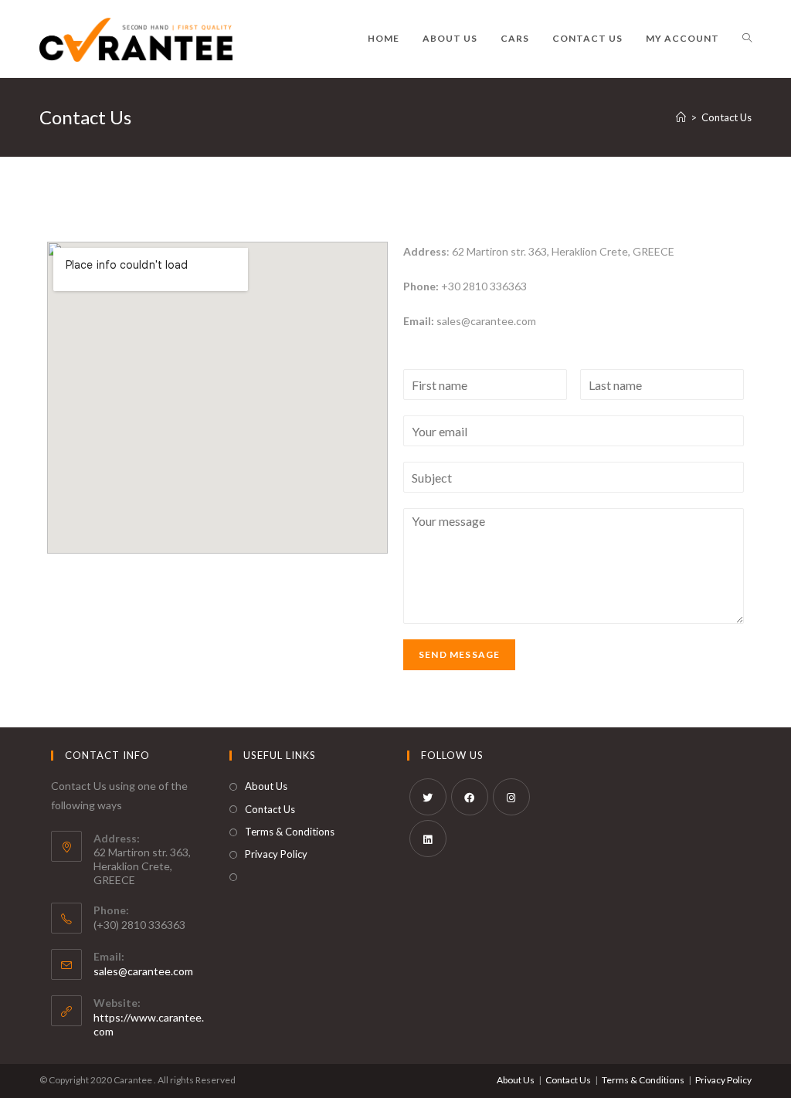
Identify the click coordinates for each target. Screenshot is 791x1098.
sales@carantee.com (143, 971)
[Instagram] (511, 796)
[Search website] (747, 38)
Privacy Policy (276, 854)
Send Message (459, 654)
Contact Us (270, 809)
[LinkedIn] (427, 838)
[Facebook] (469, 796)
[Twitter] (427, 796)
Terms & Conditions (289, 831)
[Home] (681, 117)
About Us (266, 786)
